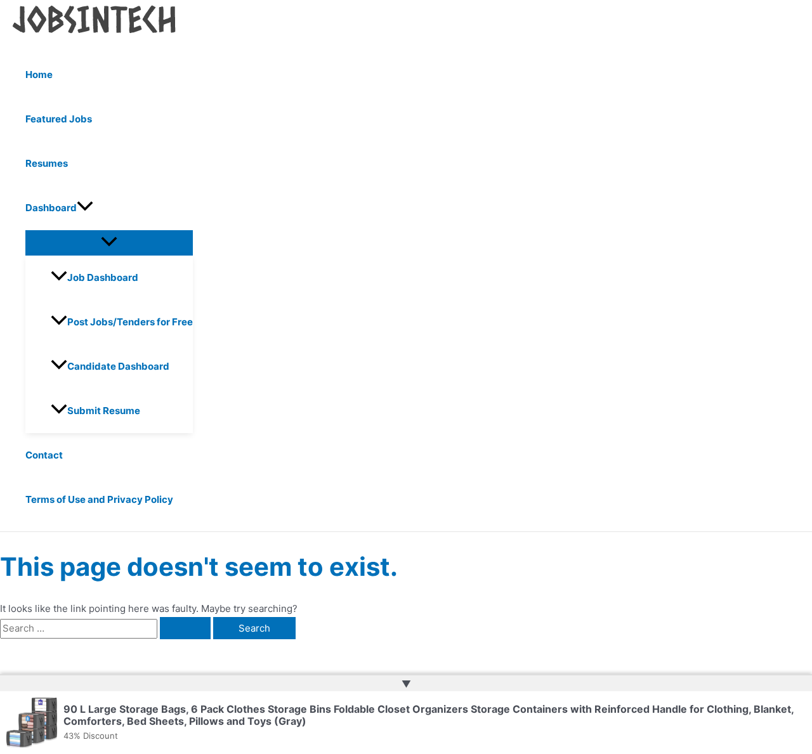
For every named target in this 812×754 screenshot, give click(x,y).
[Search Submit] (185, 628)
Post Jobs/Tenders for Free (130, 322)
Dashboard (51, 208)
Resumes (46, 163)
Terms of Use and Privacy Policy (99, 499)
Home (39, 74)
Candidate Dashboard (118, 366)
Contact (44, 455)
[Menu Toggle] (109, 242)
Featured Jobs (58, 119)
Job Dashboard (102, 277)
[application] (85, 208)
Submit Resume (103, 411)
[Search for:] (106, 628)
